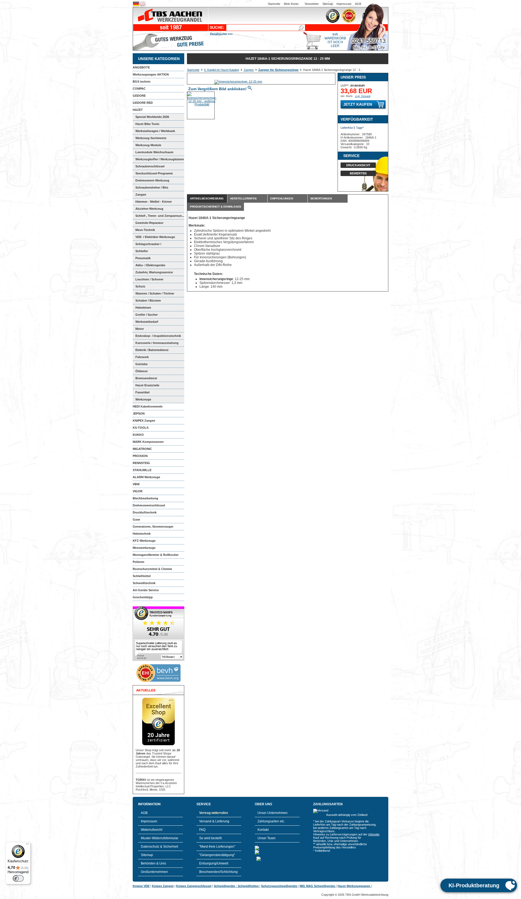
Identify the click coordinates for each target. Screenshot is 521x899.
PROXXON (140, 456)
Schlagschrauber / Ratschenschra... (147, 245)
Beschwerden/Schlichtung (218, 872)
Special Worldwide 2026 (152, 116)
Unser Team (266, 838)
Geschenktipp (143, 597)
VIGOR (137, 491)
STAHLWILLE (142, 470)
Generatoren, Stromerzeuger (153, 526)
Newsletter (312, 3)
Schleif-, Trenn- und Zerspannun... (159, 215)
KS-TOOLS (140, 427)
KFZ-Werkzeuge (144, 540)
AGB (358, 3)
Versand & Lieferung (214, 821)
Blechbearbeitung (145, 498)
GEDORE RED (143, 102)
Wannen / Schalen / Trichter (154, 293)
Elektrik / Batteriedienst (152, 350)
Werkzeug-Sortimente (150, 138)
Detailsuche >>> (221, 34)
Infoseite (373, 834)
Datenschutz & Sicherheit (159, 846)
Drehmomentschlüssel (149, 505)
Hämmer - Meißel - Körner (153, 201)
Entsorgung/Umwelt (213, 863)
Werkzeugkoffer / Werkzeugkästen (159, 159)
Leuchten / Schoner (149, 279)
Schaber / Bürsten (148, 300)
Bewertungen (321, 198)
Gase (136, 519)
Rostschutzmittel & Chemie (152, 569)
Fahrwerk (142, 357)
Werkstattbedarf (146, 321)
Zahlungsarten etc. (271, 821)
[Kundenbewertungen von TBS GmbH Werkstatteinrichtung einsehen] (158, 659)
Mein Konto (291, 3)
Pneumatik (143, 258)
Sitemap (327, 3)
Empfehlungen (281, 198)
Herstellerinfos (243, 198)
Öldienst (141, 371)
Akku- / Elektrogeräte (150, 265)
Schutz (140, 286)
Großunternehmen (154, 872)
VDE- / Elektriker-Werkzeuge (155, 237)
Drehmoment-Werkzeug (152, 180)
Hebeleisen (143, 307)
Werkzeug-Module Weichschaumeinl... (147, 146)
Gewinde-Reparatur (149, 222)
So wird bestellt (210, 838)
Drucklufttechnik (145, 512)
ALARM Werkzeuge (146, 477)
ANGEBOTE (141, 67)
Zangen (140, 194)
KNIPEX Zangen (144, 420)
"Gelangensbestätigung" (217, 855)
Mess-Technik (145, 229)
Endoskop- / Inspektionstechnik (158, 335)
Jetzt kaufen (357, 104)
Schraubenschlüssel (149, 166)
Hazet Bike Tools (147, 124)
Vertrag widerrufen (213, 813)
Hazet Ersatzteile (147, 385)
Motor (139, 328)
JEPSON (139, 413)
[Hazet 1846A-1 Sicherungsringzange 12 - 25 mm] (238, 81)
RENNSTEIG (141, 463)
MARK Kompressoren (148, 441)
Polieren (138, 561)
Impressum (343, 3)
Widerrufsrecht (151, 830)
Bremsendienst (146, 378)
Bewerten (358, 173)
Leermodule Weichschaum (154, 152)
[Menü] (27, 845)
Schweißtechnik (144, 583)
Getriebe (141, 364)
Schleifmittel (142, 576)
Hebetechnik (142, 533)
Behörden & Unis (153, 863)
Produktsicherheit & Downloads (215, 206)
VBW (136, 484)
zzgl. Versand (362, 96)
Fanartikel (142, 392)
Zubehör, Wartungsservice (154, 272)
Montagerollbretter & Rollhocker (156, 554)
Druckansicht (358, 165)
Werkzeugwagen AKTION (151, 74)
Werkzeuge (143, 399)
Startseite (274, 3)
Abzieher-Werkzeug (149, 208)
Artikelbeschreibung (207, 198)
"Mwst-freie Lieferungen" (217, 846)
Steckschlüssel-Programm (154, 173)
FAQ (202, 830)
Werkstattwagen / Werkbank (155, 131)
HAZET (138, 109)
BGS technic (142, 81)
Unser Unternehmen (273, 813)
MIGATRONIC (142, 448)
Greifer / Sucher (146, 314)
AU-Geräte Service (146, 590)
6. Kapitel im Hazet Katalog (221, 69)
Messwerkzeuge (144, 547)
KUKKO (138, 434)
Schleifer (141, 251)
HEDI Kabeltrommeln (148, 406)
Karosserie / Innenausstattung (157, 342)
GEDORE (139, 95)
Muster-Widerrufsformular (159, 838)
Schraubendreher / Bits (151, 187)
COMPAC (139, 88)
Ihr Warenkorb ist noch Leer (335, 40)
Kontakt (263, 830)
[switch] (18, 878)
